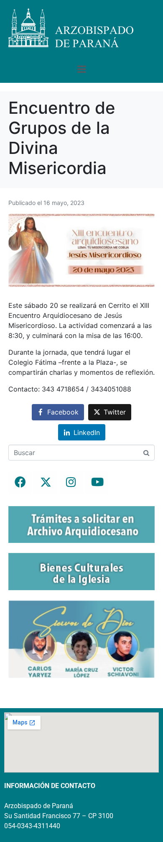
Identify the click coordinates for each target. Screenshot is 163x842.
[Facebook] (20, 482)
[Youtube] (96, 482)
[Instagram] (71, 482)
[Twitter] (45, 482)
